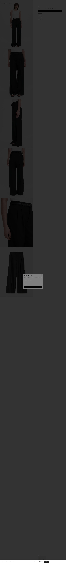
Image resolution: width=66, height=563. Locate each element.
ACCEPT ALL (46, 561)
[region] (33, 561)
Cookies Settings (40, 561)
